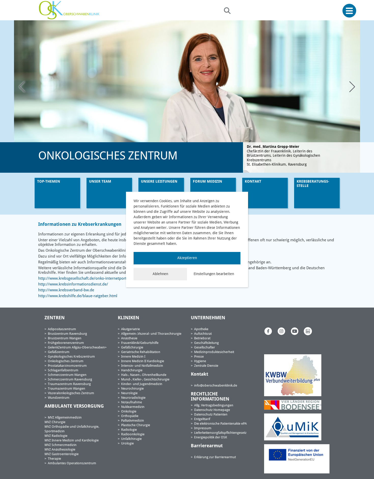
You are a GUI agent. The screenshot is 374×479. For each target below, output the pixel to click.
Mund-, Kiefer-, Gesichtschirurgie (145, 379)
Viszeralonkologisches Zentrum (71, 393)
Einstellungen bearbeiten (214, 274)
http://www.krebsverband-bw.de (66, 290)
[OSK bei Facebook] (268, 331)
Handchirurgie (131, 370)
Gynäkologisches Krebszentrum (71, 356)
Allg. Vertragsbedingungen (213, 405)
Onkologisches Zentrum (65, 361)
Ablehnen (160, 274)
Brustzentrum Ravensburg (67, 334)
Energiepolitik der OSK (210, 437)
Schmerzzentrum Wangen (67, 375)
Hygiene (200, 361)
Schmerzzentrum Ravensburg (70, 379)
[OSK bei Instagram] (281, 331)
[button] (352, 87)
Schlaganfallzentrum (63, 370)
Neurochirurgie (132, 388)
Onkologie (128, 411)
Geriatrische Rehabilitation (140, 352)
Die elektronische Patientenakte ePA (220, 423)
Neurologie (129, 393)
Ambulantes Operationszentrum (72, 463)
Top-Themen (48, 181)
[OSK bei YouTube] (295, 331)
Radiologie (129, 430)
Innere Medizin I (133, 356)
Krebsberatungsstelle (313, 184)
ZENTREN (55, 318)
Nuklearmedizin (133, 407)
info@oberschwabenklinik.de (215, 385)
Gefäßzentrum (58, 352)
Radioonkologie (133, 434)
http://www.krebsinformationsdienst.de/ (73, 284)
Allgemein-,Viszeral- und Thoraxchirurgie (151, 334)
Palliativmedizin (132, 420)
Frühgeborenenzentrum (66, 343)
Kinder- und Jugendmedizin (141, 384)
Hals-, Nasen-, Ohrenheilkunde (143, 375)
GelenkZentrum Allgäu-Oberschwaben (76, 347)
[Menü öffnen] (349, 10)
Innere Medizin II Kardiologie (142, 361)
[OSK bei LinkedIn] (308, 331)
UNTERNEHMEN (208, 318)
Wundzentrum (58, 398)
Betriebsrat (202, 338)
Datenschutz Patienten (210, 414)
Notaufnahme (131, 402)
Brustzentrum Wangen (64, 338)
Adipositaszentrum (62, 329)
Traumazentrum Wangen (66, 388)
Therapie (54, 458)
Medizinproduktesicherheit (214, 352)
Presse (199, 356)
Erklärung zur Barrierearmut (215, 457)
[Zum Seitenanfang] (368, 463)
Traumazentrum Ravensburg (69, 384)
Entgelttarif (202, 419)
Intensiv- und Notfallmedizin (142, 366)
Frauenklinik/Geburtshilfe (140, 343)
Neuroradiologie (133, 398)
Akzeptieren (187, 258)
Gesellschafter (204, 347)
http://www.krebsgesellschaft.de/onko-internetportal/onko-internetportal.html (106, 279)
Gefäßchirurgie (132, 347)
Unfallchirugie (131, 439)
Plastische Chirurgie (135, 425)
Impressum (202, 428)
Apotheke (201, 329)
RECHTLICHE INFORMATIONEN (210, 397)
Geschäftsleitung (206, 343)
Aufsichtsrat (203, 334)
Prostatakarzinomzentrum (67, 366)
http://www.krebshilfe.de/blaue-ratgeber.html (77, 296)
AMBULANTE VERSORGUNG (74, 406)
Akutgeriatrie (130, 329)
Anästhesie (129, 338)
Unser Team (100, 181)
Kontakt (253, 181)
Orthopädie (129, 416)
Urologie (127, 443)
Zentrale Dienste (206, 366)
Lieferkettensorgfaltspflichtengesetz (220, 433)
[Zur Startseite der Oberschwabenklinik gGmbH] (70, 10)
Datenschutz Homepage (212, 410)
